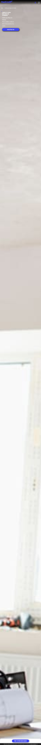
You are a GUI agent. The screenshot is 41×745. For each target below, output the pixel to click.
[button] (38, 2)
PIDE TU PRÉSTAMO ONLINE (20, 741)
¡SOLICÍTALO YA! (10, 29)
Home (2, 8)
